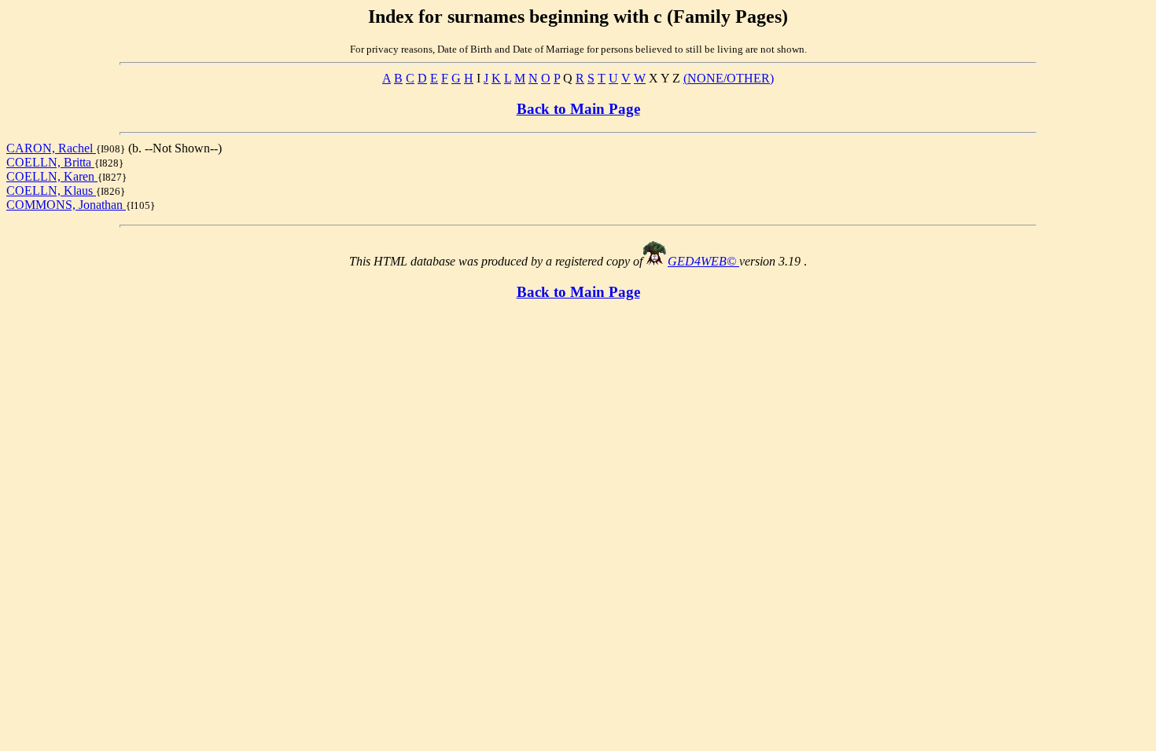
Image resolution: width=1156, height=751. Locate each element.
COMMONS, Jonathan (66, 204)
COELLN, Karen (52, 176)
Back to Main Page (578, 109)
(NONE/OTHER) (728, 78)
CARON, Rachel (51, 148)
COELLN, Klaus (51, 190)
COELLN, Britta (50, 162)
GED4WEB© (703, 261)
